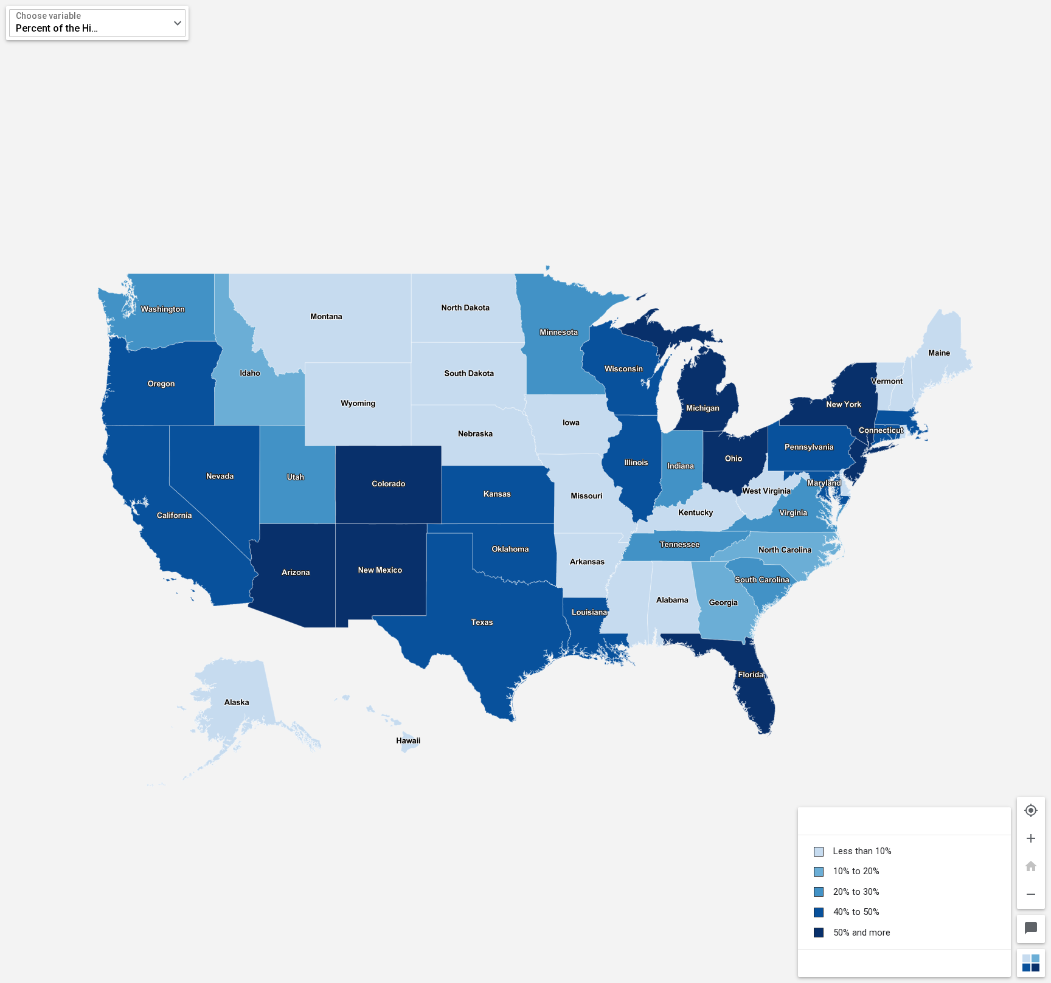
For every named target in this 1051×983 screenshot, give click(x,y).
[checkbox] (904, 851)
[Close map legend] (1031, 963)
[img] (525, 491)
